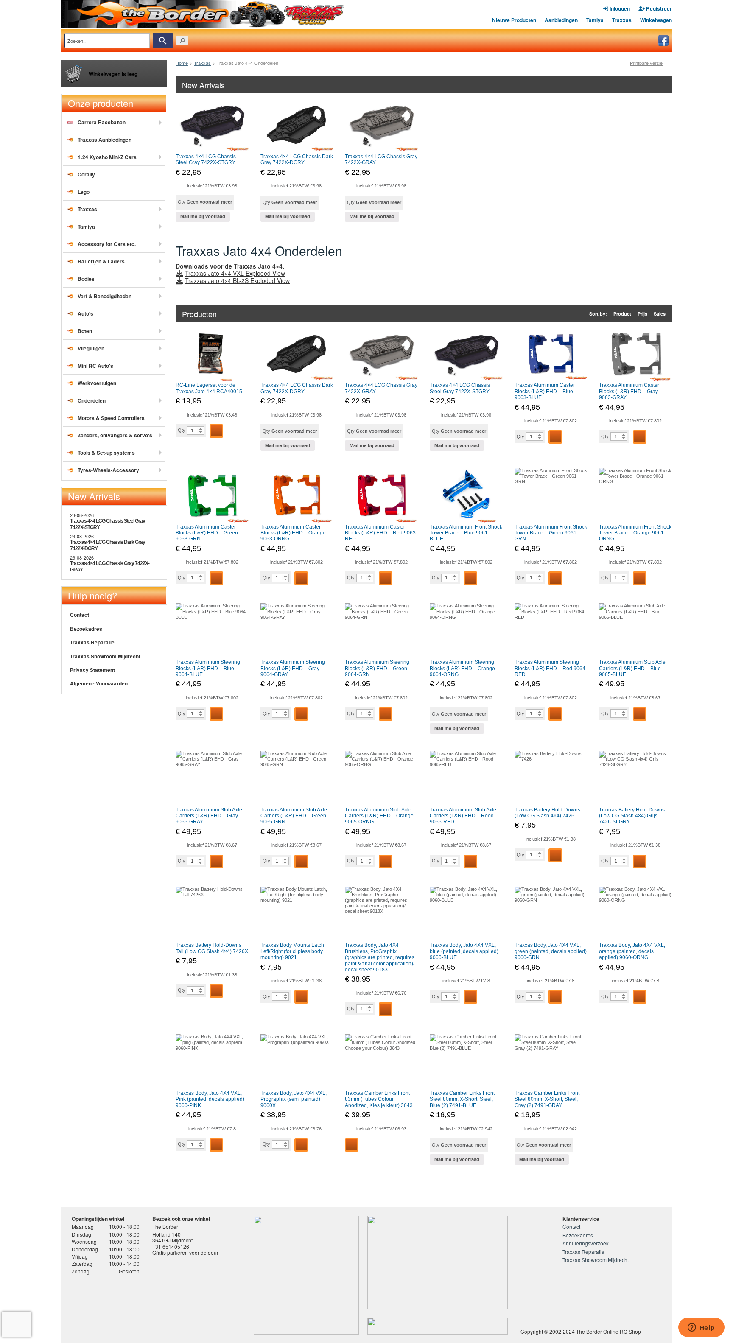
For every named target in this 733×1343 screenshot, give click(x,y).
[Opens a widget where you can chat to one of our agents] (701, 1328)
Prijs (642, 313)
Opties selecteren (351, 1145)
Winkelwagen (656, 20)
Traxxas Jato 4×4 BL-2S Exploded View (237, 280)
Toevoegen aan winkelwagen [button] (216, 431)
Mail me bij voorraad (202, 216)
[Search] (163, 40)
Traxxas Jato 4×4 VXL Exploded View (235, 273)
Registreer (658, 8)
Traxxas (622, 20)
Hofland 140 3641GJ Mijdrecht (172, 1237)
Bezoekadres (86, 628)
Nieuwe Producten (514, 20)
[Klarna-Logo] (140, 1306)
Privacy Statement (92, 670)
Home (182, 62)
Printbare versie (646, 63)
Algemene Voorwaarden (99, 683)
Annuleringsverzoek (585, 1243)
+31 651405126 (170, 1246)
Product (622, 313)
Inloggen (619, 8)
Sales (660, 313)
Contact (79, 614)
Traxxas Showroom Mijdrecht (105, 656)
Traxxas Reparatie (92, 642)
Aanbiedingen (561, 20)
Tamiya (595, 20)
